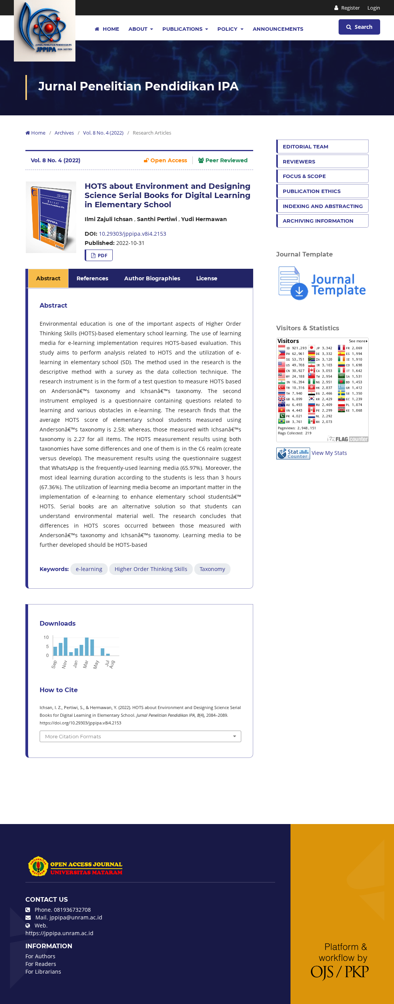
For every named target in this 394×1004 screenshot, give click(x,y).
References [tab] (92, 278)
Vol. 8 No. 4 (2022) (103, 132)
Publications (183, 29)
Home (110, 29)
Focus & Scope (304, 176)
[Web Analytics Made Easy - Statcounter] (293, 452)
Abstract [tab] (48, 278)
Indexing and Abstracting (323, 206)
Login (373, 7)
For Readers (40, 963)
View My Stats (329, 452)
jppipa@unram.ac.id (76, 917)
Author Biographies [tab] (152, 278)
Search (362, 26)
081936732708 (72, 909)
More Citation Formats (73, 736)
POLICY (228, 29)
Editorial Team (305, 146)
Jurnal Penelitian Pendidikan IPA (138, 86)
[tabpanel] (140, 438)
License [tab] (206, 278)
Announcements (278, 29)
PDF (102, 255)
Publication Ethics (312, 191)
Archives (64, 132)
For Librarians (43, 971)
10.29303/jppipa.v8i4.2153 (132, 233)
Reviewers (299, 161)
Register (350, 7)
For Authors (40, 956)
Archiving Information (318, 221)
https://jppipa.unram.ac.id (59, 933)
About (139, 29)
